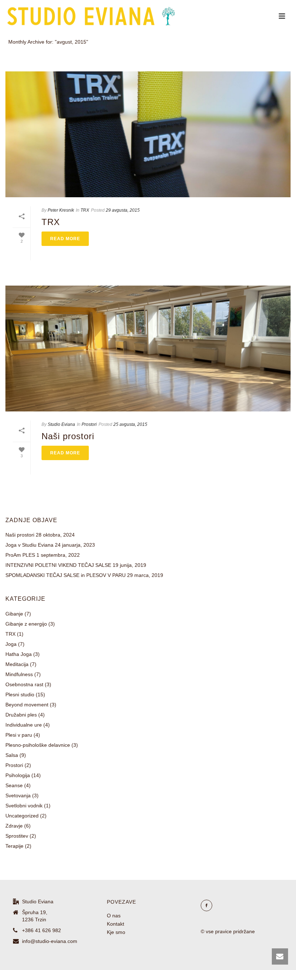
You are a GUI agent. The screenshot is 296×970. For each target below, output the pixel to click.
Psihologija (17, 775)
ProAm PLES (20, 555)
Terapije (14, 846)
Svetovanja (18, 795)
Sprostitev (16, 836)
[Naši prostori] (148, 348)
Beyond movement (26, 704)
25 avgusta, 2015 (130, 424)
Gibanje (14, 614)
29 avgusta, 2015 (123, 210)
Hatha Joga (18, 654)
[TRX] (148, 134)
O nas (114, 915)
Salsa (11, 755)
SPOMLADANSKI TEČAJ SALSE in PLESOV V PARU (65, 575)
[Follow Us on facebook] (206, 905)
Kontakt (115, 924)
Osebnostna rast (24, 684)
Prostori (89, 424)
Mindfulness (19, 674)
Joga (11, 644)
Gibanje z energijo (26, 624)
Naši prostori (68, 436)
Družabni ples (21, 715)
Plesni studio (19, 694)
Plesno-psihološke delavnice (37, 745)
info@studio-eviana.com (49, 941)
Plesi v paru (18, 735)
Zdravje (14, 826)
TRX (84, 210)
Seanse (14, 785)
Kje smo (116, 932)
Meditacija (17, 664)
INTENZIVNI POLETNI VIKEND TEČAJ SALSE (58, 565)
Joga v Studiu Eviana (29, 545)
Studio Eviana (61, 424)
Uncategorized (22, 816)
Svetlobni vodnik (24, 805)
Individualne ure (23, 725)
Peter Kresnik (61, 210)
